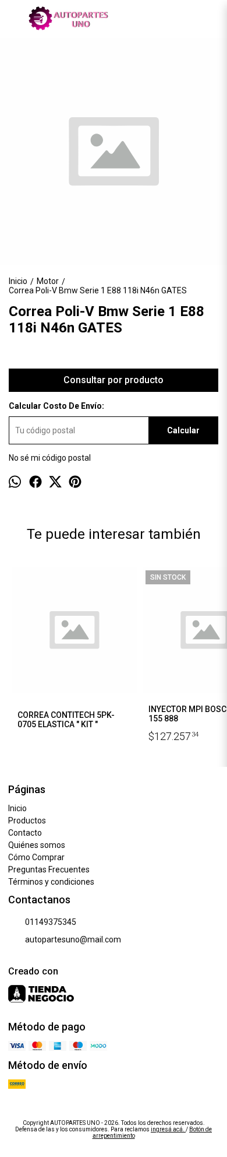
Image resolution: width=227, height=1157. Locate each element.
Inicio (17, 808)
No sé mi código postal (50, 457)
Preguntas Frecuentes (49, 869)
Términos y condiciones (51, 881)
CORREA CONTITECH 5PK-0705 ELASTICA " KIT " (66, 719)
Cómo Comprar (36, 857)
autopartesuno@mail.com (73, 939)
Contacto (25, 832)
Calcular (183, 430)
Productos (27, 820)
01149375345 (50, 922)
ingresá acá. (168, 1129)
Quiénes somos (36, 845)
